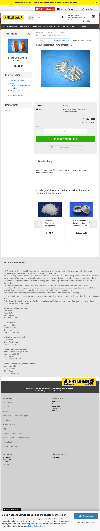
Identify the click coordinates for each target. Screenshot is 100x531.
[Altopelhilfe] (13, 17)
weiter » (57, 40)
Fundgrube (7, 420)
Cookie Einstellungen (10, 446)
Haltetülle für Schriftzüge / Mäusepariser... (50, 223)
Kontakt (6, 407)
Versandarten (56, 406)
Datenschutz (56, 408)
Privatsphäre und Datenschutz (14, 433)
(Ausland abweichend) (70, 112)
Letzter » (65, 40)
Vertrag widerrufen (46, 9)
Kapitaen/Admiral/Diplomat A (16, 27)
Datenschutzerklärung (36, 526)
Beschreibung (45, 161)
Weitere (82, 27)
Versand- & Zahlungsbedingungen (15, 416)
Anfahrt (6, 411)
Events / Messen (16, 90)
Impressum (7, 402)
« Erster (40, 40)
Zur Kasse (6, 462)
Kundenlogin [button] (72, 9)
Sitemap (8, 110)
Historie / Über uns (17, 81)
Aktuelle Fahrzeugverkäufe (20, 86)
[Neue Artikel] (29, 33)
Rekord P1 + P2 (69, 27)
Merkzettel (88, 9)
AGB (4, 429)
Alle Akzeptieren (86, 516)
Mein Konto (7, 460)
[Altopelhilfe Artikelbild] (65, 68)
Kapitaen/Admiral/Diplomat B (46, 27)
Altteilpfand (7, 442)
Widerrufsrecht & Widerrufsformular (16, 438)
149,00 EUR (17, 66)
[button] (59, 9)
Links (12, 93)
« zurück (49, 40)
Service (13, 83)
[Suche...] (61, 17)
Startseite (55, 457)
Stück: (38, 126)
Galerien (13, 88)
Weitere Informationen (86, 523)
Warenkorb (7, 457)
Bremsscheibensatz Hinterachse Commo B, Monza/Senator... (81, 223)
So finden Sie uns (16, 95)
